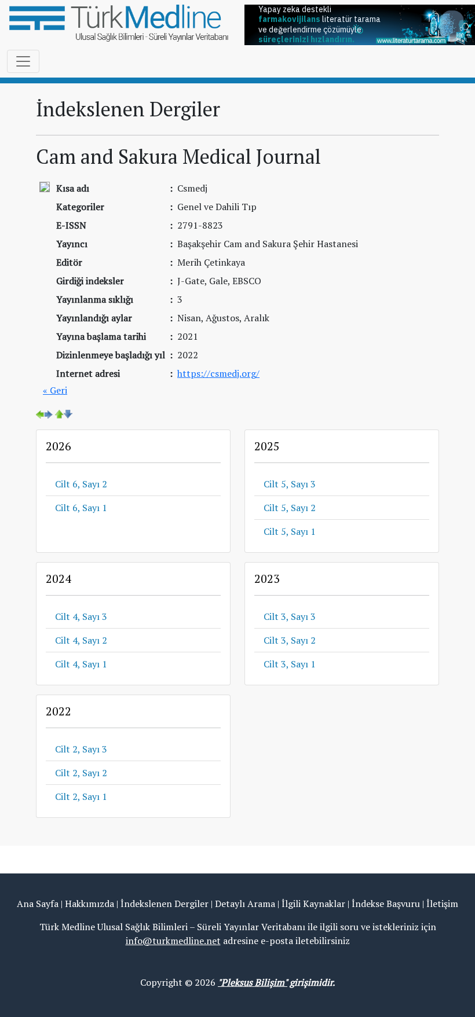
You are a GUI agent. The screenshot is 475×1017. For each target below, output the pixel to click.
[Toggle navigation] (23, 61)
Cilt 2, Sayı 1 (81, 796)
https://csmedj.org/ (218, 373)
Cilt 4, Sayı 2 (81, 640)
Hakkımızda (89, 903)
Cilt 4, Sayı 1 (81, 664)
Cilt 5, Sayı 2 (290, 507)
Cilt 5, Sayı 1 (290, 531)
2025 (267, 446)
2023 (267, 578)
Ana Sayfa (38, 903)
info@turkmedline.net (173, 940)
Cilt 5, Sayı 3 (290, 484)
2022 (58, 711)
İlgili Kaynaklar (313, 903)
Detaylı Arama (245, 903)
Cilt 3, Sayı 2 (290, 640)
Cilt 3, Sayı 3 (290, 616)
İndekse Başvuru (386, 903)
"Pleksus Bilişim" (252, 982)
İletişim (442, 903)
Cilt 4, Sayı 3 (81, 616)
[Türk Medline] (118, 22)
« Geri (55, 390)
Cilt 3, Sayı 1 (290, 664)
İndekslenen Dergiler (164, 903)
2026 (58, 446)
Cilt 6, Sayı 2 (81, 484)
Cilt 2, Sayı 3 (81, 749)
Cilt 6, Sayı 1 (81, 507)
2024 (58, 578)
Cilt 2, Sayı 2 (81, 772)
